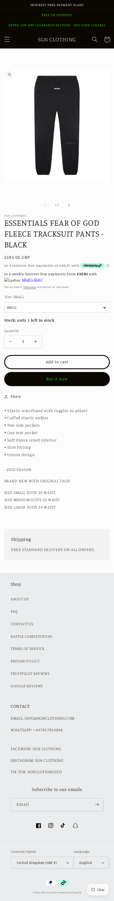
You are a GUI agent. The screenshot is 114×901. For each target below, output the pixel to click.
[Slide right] (69, 205)
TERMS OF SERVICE (28, 648)
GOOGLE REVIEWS (27, 686)
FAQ (14, 611)
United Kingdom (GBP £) (37, 862)
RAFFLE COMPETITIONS (31, 636)
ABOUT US (20, 599)
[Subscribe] (97, 804)
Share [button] (16, 396)
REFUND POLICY (25, 661)
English (85, 862)
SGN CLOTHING (49, 892)
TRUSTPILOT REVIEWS (30, 673)
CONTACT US (22, 624)
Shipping (29, 286)
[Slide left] (45, 205)
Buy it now (57, 378)
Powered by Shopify (70, 892)
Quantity (11, 331)
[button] (7, 39)
